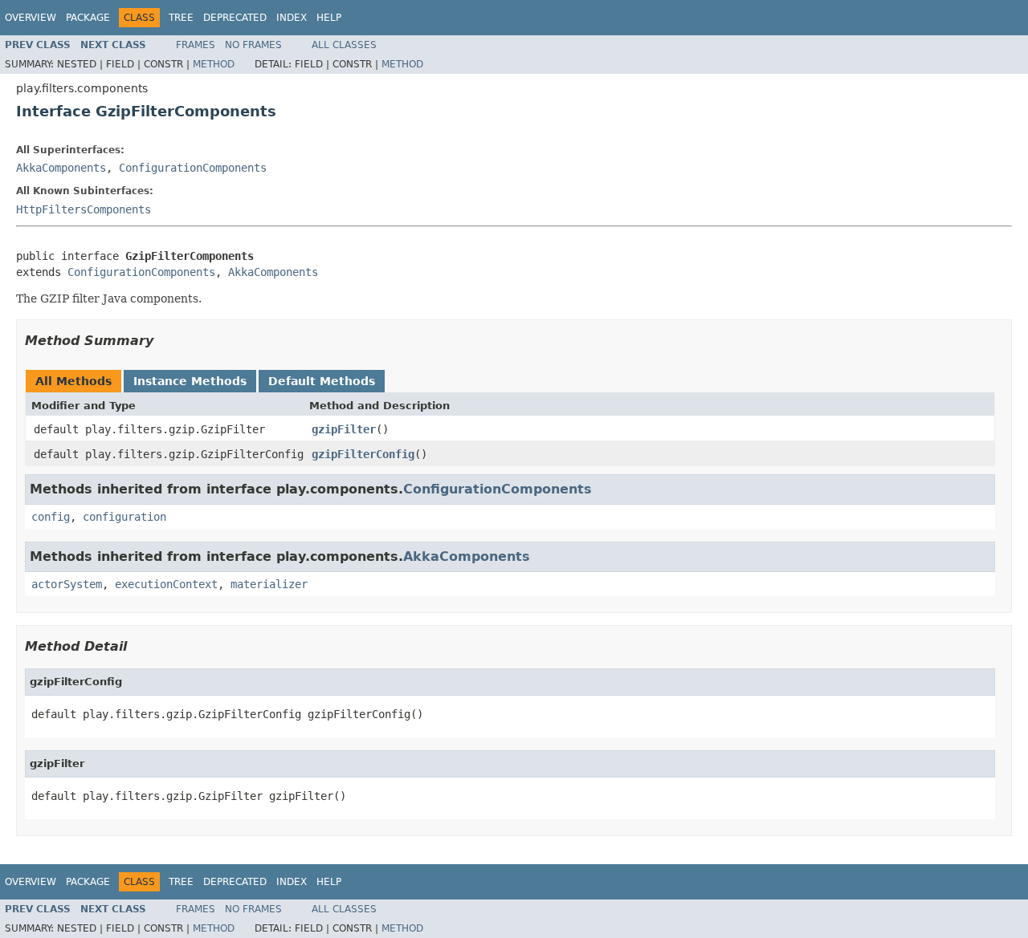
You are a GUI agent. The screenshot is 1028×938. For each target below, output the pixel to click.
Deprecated (235, 17)
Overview (30, 17)
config (50, 516)
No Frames (253, 45)
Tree (181, 17)
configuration (124, 516)
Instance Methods (190, 381)
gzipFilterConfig (363, 454)
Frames (195, 45)
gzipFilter (344, 429)
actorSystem (66, 584)
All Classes (344, 45)
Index (291, 17)
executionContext (166, 584)
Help (328, 17)
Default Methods (321, 381)
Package (88, 17)
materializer (269, 584)
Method (214, 64)
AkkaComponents (61, 167)
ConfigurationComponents (193, 167)
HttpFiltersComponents (83, 209)
